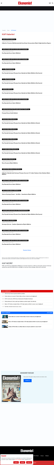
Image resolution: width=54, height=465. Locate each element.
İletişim (47, 455)
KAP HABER (49, 312)
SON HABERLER (6, 291)
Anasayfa (4, 30)
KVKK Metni (36, 455)
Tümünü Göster (27, 250)
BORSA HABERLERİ (6, 312)
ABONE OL (27, 380)
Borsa (8, 30)
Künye (42, 455)
